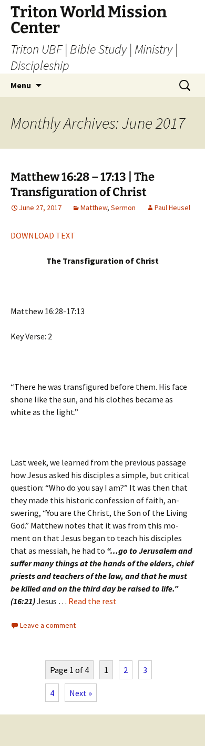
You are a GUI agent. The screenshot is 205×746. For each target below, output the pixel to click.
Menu (21, 85)
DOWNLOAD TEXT (43, 235)
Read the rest (92, 601)
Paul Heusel (172, 207)
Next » (80, 693)
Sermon (123, 207)
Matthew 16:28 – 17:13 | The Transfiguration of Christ (83, 184)
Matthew (93, 207)
